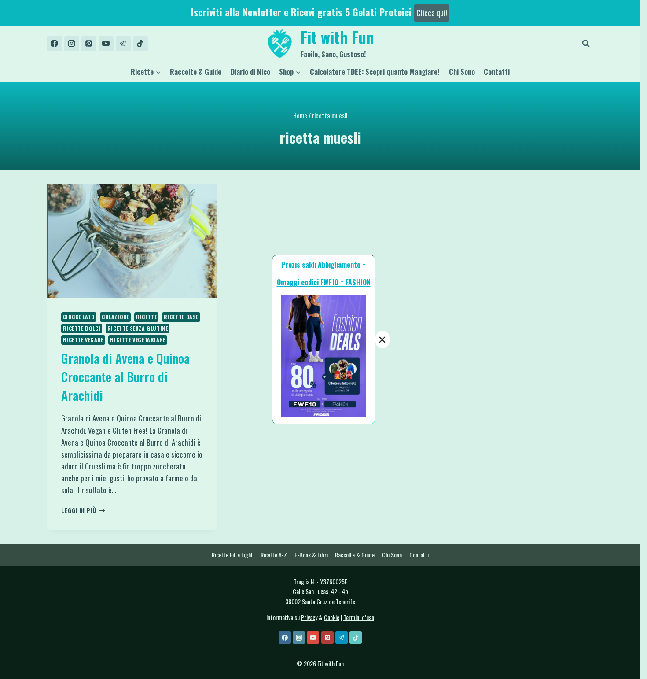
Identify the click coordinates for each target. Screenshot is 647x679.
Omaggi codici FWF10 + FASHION (324, 282)
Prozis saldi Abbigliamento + (323, 264)
